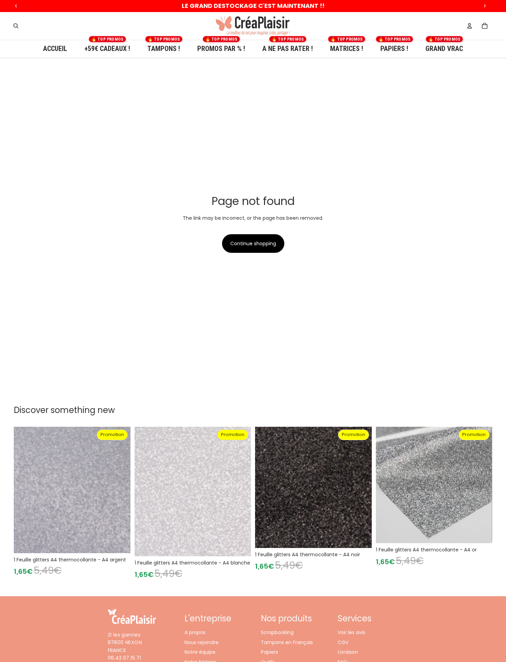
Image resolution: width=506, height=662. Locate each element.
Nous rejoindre (202, 642)
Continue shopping (253, 243)
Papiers (269, 652)
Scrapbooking (277, 632)
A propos (195, 632)
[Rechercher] (15, 25)
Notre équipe (200, 652)
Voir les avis (351, 632)
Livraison (348, 652)
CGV (343, 642)
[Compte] (469, 25)
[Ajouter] (120, 542)
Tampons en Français (287, 642)
